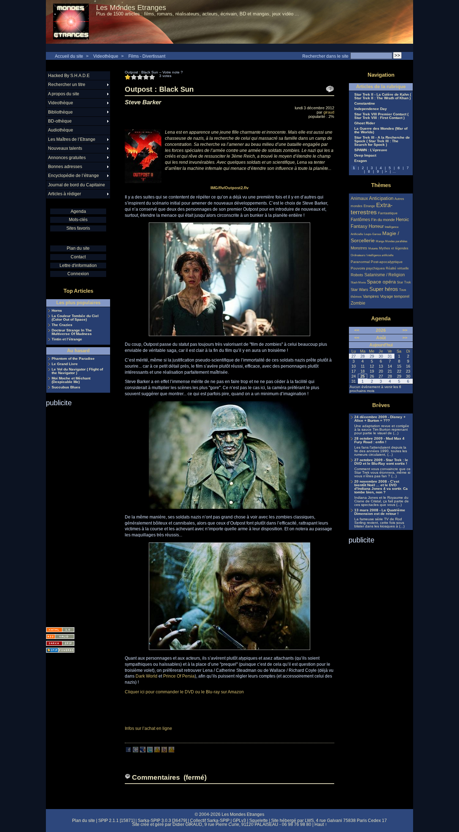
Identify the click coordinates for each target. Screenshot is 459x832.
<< (356, 330)
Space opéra (381, 281)
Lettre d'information (78, 265)
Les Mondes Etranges (131, 7)
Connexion (78, 273)
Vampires (371, 296)
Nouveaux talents (65, 148)
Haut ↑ (320, 824)
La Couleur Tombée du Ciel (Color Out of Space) (75, 317)
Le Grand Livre (65, 364)
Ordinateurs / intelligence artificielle (372, 255)
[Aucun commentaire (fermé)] (330, 89)
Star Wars (359, 289)
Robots (357, 275)
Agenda (78, 211)
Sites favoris (78, 228)
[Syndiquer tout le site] (60, 636)
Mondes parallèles (396, 241)
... (394, 171)
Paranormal (360, 262)
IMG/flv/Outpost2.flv (229, 188)
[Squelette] (60, 643)
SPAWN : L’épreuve (370, 150)
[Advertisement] (74, 514)
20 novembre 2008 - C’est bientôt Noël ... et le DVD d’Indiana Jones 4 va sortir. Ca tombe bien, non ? (381, 487)
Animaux (360, 198)
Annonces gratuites (67, 157)
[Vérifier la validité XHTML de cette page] (60, 629)
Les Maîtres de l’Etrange (71, 139)
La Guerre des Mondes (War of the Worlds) (380, 130)
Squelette (258, 820)
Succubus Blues (66, 387)
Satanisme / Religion (384, 274)
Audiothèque (60, 130)
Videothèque (105, 56)
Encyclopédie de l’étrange (73, 175)
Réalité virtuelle (397, 268)
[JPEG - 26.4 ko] (229, 334)
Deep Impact (365, 155)
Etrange (369, 206)
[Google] (135, 751)
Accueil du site (69, 56)
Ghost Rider (364, 123)
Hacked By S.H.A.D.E (69, 75)
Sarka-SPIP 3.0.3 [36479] (162, 820)
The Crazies (62, 325)
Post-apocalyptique (387, 262)
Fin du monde (383, 219)
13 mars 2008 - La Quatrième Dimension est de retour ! (379, 512)
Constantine (364, 103)
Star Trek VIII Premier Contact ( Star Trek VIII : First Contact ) (381, 116)
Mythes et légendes (393, 248)
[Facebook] (128, 751)
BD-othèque (60, 121)
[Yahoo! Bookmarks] (157, 751)
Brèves (381, 405)
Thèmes (381, 185)
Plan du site (78, 248)
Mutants (373, 248)
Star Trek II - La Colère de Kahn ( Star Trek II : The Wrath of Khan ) (382, 96)
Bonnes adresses (65, 166)
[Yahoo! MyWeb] (171, 751)
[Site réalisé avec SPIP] (60, 650)
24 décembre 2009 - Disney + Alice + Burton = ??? (380, 418)
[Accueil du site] (71, 22)
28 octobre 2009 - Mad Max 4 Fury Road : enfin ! (379, 440)
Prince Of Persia (179, 676)
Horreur (376, 226)
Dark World (146, 676)
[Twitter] (150, 751)
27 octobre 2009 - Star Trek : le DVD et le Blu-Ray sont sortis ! (381, 461)
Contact (78, 256)
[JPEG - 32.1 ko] (229, 507)
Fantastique (388, 213)
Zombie (358, 303)
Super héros (383, 289)
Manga (380, 241)
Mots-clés (78, 219)
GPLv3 (239, 820)
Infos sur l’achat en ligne (148, 728)
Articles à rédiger (64, 193)
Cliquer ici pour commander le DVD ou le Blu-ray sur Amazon (184, 691)
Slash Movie (358, 282)
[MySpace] (143, 751)
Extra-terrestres (372, 209)
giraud (328, 112)
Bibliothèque (60, 112)
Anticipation (381, 198)
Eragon (360, 161)
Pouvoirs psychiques (368, 268)
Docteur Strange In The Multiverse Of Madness (72, 332)
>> (404, 330)
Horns (57, 310)
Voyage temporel (394, 296)
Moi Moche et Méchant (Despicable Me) (71, 380)
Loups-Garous (372, 234)
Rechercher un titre (66, 84)
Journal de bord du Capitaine (76, 184)
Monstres (359, 248)
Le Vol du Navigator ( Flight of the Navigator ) (77, 371)
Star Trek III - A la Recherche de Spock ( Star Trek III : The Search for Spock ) (382, 141)
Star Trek (404, 282)
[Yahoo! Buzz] (164, 751)
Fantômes (360, 219)
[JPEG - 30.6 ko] (229, 648)
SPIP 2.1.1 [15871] (116, 820)
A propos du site (63, 93)
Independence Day (370, 109)
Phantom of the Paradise (73, 358)
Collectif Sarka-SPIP (210, 820)
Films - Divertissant (146, 56)
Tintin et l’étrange (67, 339)
